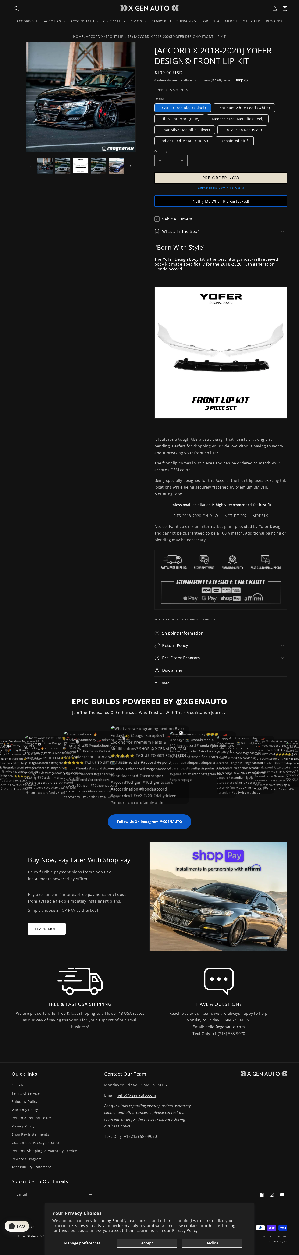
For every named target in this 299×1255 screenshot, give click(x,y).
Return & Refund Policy (31, 1118)
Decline (211, 1243)
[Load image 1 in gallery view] (45, 166)
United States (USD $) (32, 1236)
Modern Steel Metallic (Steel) (237, 119)
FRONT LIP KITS (119, 36)
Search (17, 1085)
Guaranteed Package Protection (38, 1142)
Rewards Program (27, 1159)
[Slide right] (130, 166)
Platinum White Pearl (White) (244, 108)
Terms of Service (26, 1093)
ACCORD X (94, 36)
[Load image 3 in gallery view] (81, 166)
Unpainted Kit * (235, 140)
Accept (147, 1243)
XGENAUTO (280, 1236)
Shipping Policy (25, 1101)
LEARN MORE (47, 928)
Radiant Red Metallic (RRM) (184, 140)
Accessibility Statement (31, 1167)
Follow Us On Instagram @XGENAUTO (149, 821)
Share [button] (165, 683)
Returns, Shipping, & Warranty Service (44, 1151)
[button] (17, 8)
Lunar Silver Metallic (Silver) (185, 130)
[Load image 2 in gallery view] (63, 166)
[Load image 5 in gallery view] (116, 166)
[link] (80, 981)
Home (78, 36)
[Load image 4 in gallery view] (99, 166)
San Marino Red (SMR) (242, 130)
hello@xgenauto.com (225, 1026)
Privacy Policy (185, 1230)
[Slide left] (31, 166)
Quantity (160, 151)
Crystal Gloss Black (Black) (183, 108)
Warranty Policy (25, 1109)
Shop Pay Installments (30, 1134)
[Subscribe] (90, 1194)
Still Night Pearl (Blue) (179, 119)
